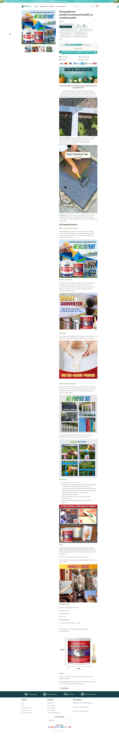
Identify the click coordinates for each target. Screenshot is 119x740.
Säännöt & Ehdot (51, 705)
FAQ (23, 703)
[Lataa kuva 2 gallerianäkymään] (35, 49)
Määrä (60, 39)
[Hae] (91, 6)
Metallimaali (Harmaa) (80, 33)
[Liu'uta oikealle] (54, 49)
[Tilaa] (70, 720)
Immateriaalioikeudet (27, 707)
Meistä (23, 705)
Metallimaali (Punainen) (86, 29)
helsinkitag (63, 730)
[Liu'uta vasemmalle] (23, 49)
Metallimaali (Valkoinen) (80, 26)
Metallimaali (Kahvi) (66, 36)
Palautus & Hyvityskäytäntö (53, 712)
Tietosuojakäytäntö (51, 710)
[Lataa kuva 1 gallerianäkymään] (28, 49)
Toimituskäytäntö (51, 707)
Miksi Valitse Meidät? (27, 710)
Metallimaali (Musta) (66, 26)
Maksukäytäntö (50, 703)
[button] (52, 6)
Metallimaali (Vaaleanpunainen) (68, 29)
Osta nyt (78, 52)
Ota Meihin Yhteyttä (26, 712)
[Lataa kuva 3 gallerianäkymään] (42, 49)
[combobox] (83, 6)
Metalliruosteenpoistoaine (80, 36)
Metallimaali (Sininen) (66, 33)
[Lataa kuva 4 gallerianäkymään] (49, 49)
